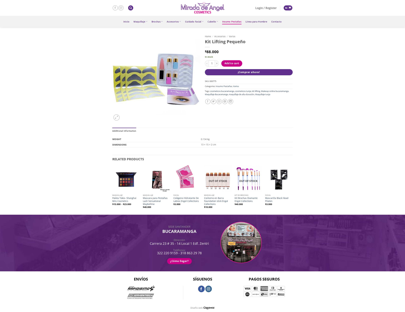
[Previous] (112, 189)
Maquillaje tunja (262, 94)
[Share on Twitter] (213, 101)
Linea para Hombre (256, 21)
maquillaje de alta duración (241, 94)
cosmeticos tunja (243, 91)
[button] (130, 8)
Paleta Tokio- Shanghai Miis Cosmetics (124, 200)
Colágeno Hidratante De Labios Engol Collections (186, 200)
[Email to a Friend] (219, 101)
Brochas (156, 21)
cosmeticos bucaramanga (222, 91)
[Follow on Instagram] (121, 8)
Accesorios (173, 21)
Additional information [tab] (124, 130)
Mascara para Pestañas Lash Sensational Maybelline (155, 201)
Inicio (126, 21)
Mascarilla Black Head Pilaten (276, 200)
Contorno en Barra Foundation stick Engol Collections (216, 201)
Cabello (212, 21)
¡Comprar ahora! (249, 72)
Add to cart (231, 63)
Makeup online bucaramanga (275, 91)
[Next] (292, 189)
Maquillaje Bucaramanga (216, 94)
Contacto (276, 21)
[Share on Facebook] (207, 101)
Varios (232, 36)
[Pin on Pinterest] (224, 101)
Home (208, 36)
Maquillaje (139, 21)
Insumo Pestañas (231, 21)
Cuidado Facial (193, 21)
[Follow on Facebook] (115, 8)
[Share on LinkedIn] (230, 101)
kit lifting (256, 91)
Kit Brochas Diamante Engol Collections (246, 200)
